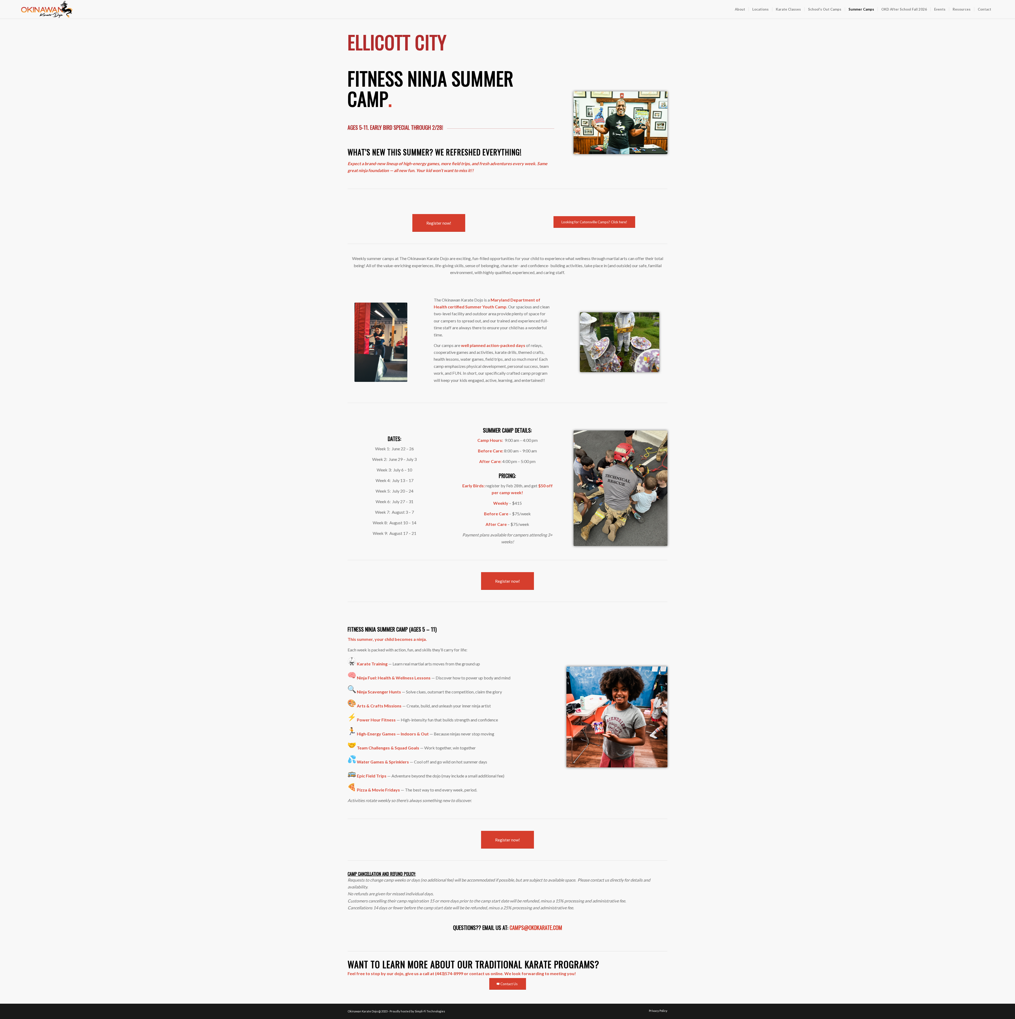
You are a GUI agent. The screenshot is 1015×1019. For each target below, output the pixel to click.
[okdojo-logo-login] (46, 9)
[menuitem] (740, 9)
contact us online (485, 973)
